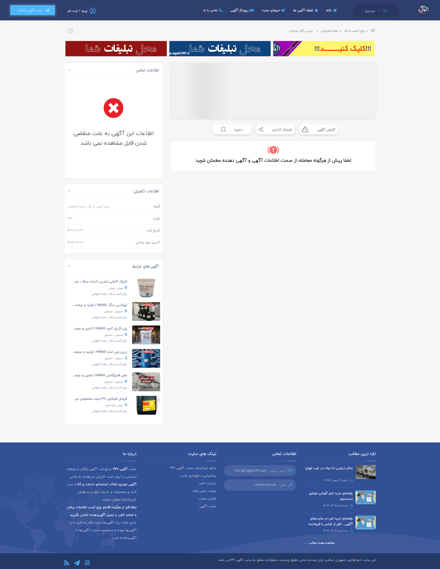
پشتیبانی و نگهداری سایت (198, 475)
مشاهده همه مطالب (322, 543)
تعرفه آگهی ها (303, 10)
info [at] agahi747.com (251, 470)
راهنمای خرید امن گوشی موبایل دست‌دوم (331, 496)
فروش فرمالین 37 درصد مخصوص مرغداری (97, 398)
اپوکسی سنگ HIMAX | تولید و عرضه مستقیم (95, 305)
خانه (329, 10)
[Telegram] (77, 563)
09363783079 (265, 485)
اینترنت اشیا (207, 483)
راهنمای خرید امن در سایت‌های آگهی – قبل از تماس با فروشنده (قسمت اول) (330, 524)
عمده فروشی (329, 30)
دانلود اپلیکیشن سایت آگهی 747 (193, 468)
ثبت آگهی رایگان (30, 10)
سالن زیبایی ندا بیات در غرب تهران (329, 468)
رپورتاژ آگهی (239, 10)
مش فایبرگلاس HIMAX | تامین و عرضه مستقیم (94, 375)
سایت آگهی (207, 506)
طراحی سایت (207, 498)
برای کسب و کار (354, 30)
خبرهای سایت (271, 10)
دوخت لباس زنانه (204, 491)
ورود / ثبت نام (77, 10)
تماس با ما (210, 10)
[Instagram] (87, 563)
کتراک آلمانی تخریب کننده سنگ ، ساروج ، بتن (94, 281)
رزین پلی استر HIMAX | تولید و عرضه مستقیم (94, 352)
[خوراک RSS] (66, 563)
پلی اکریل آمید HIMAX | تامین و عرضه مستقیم (94, 328)
